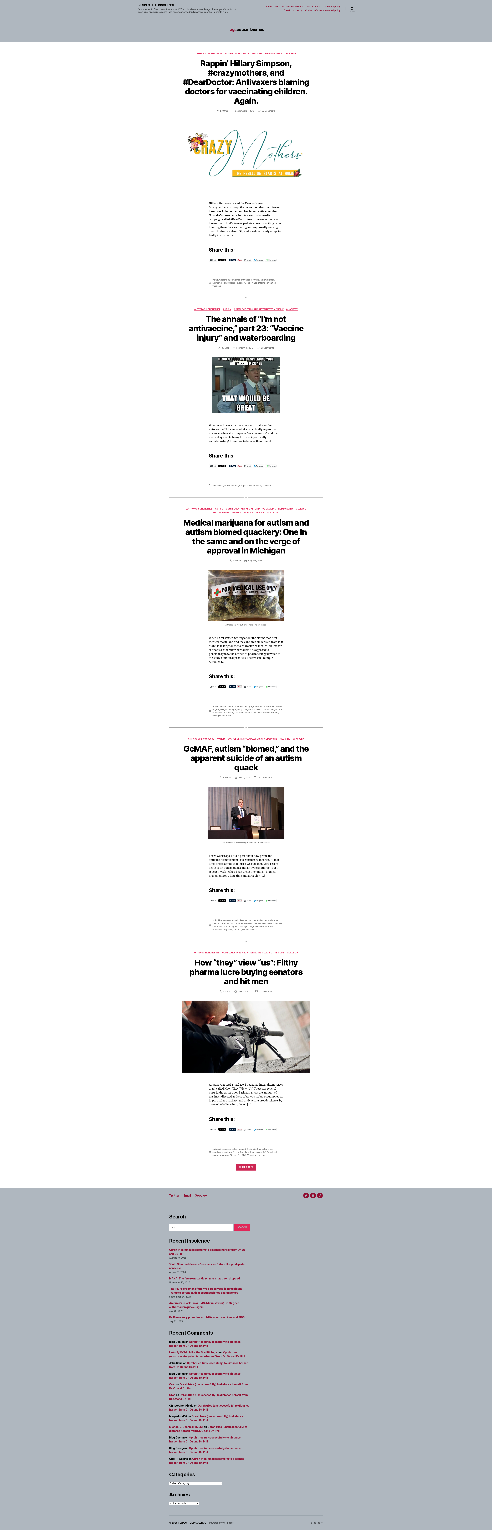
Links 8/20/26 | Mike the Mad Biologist (194, 1352)
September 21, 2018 (244, 111)
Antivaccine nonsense (209, 53)
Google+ (201, 1195)
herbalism (256, 709)
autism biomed (267, 279)
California (251, 1149)
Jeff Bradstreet (270, 1152)
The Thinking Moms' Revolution (261, 283)
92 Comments (268, 111)
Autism (228, 53)
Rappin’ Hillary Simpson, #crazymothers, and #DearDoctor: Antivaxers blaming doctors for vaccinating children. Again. (246, 82)
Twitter (174, 1195)
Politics (237, 513)
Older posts (246, 1167)
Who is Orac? (313, 6)
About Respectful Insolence (289, 6)
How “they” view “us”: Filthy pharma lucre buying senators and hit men (246, 972)
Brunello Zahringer (243, 706)
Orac (225, 111)
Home (268, 6)
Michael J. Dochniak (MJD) (186, 1427)
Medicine (257, 53)
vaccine (253, 929)
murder (215, 1155)
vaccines (216, 286)
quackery (241, 283)
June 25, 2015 (245, 991)
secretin (237, 929)
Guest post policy (293, 10)
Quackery (290, 53)
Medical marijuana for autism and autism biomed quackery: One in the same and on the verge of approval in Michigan (246, 537)
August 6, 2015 (255, 560)
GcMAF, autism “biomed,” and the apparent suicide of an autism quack (246, 758)
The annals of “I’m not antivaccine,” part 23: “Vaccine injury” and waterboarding (246, 328)
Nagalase (228, 929)
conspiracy (227, 1152)
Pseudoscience (273, 53)
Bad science (242, 53)
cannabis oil (268, 706)
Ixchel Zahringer (269, 709)
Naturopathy (221, 513)
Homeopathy (285, 509)
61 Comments (267, 348)
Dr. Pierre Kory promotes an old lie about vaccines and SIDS (207, 1317)
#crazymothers (219, 279)
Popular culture (254, 513)
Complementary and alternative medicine (259, 309)
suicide (245, 929)
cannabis (257, 706)
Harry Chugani (244, 709)
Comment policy (332, 6)
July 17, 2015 (244, 777)
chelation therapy (220, 923)
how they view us (253, 1152)
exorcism (248, 923)
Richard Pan (235, 1155)
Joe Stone (228, 712)
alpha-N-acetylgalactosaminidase (228, 920)
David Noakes (236, 923)
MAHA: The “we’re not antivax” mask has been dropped (204, 1278)
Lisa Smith (239, 712)
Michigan (216, 715)
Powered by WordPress (221, 1522)
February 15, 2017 (244, 348)
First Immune (260, 923)
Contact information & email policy (322, 10)
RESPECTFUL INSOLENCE (156, 5)
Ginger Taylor (245, 485)
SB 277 (245, 1155)
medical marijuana (253, 712)
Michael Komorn (270, 712)
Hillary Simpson (228, 283)
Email (187, 1195)
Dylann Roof (238, 1152)
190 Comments (265, 777)
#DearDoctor (234, 279)
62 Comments (265, 991)
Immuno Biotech (261, 926)
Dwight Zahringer (228, 709)
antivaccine (246, 279)
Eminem (216, 283)
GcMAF (270, 923)
